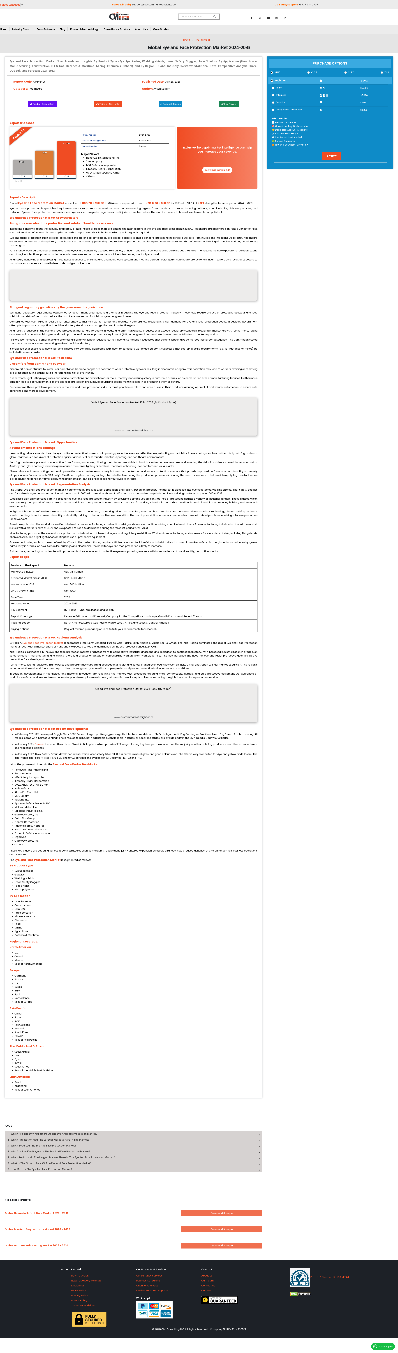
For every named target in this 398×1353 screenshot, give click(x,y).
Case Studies (161, 29)
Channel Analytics (147, 1285)
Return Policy (79, 1300)
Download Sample (222, 1213)
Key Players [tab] (230, 104)
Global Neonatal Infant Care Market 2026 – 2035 (37, 1213)
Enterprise (281, 95)
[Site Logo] (125, 18)
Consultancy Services (117, 29)
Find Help (77, 1269)
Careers (206, 1290)
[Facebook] (251, 18)
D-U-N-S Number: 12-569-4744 (329, 1277)
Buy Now (331, 156)
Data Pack (281, 102)
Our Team (207, 1280)
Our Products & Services (151, 1269)
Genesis (39, 744)
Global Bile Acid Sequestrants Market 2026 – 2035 (37, 1229)
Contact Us (208, 1285)
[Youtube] (268, 18)
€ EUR (314, 72)
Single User (281, 80)
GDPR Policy (78, 1290)
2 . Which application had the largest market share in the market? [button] (48, 1139)
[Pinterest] (260, 18)
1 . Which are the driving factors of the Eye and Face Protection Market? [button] (52, 1133)
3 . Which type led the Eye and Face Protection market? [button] (41, 1145)
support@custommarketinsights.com (155, 4)
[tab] (133, 1134)
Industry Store (20, 29)
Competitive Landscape (289, 109)
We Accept (143, 1298)
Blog (62, 29)
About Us (140, 29)
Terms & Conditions (83, 1305)
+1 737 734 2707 (308, 4)
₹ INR (387, 72)
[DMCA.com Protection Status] (329, 1294)
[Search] (214, 16)
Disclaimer (77, 1285)
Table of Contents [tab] (109, 104)
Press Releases (46, 29)
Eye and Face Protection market (42, 643)
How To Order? (80, 1275)
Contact (206, 1269)
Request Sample (172, 104)
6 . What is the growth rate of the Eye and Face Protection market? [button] (49, 1163)
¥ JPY (351, 72)
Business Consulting (148, 1280)
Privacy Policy (79, 1295)
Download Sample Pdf (217, 170)
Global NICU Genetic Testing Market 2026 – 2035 (36, 1245)
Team (279, 87)
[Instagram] (276, 18)
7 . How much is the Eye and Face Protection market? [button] (39, 1169)
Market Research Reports (152, 1290)
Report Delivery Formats (86, 1280)
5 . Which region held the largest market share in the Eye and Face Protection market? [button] (61, 1157)
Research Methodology (84, 29)
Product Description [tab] (43, 104)
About (65, 1269)
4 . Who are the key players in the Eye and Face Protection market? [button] (48, 1151)
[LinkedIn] (285, 18)
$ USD (277, 72)
